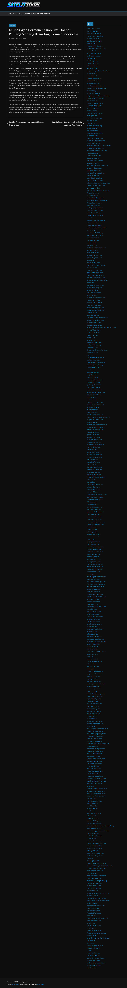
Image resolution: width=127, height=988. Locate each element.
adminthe (23, 38)
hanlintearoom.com (93, 911)
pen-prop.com (91, 726)
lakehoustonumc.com (94, 711)
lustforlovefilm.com (93, 462)
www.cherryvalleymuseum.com (97, 165)
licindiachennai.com (93, 38)
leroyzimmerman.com (94, 921)
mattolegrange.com (93, 544)
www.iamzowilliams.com (95, 828)
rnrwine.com (91, 928)
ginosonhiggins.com (93, 559)
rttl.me (89, 950)
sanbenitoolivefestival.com (96, 392)
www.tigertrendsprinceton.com (97, 729)
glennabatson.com (93, 435)
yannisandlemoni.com (94, 255)
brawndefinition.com (94, 442)
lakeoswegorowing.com (94, 930)
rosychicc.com (91, 375)
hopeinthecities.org (93, 382)
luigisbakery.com (92, 803)
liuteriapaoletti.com (93, 579)
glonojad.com (91, 482)
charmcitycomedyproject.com (97, 494)
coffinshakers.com (93, 504)
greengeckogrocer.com (94, 303)
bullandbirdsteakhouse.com (96, 778)
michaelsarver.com (93, 300)
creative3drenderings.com (95, 694)
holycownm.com (92, 604)
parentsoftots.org (93, 691)
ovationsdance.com (93, 332)
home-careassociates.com (95, 357)
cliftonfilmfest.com (93, 218)
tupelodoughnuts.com (94, 270)
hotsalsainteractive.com (95, 46)
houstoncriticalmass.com (95, 415)
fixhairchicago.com (93, 646)
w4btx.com (90, 283)
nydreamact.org (92, 101)
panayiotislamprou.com (95, 138)
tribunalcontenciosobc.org (95, 427)
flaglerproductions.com (94, 440)
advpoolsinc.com (92, 634)
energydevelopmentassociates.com (98, 190)
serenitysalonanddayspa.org (96, 48)
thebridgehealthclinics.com (96, 684)
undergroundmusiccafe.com (96, 963)
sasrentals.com (92, 295)
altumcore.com (92, 664)
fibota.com (90, 858)
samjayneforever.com (94, 886)
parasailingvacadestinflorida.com (98, 901)
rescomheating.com (93, 953)
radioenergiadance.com (95, 133)
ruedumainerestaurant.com (96, 477)
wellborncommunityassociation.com (99, 146)
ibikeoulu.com (91, 502)
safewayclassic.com (93, 83)
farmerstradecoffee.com (95, 696)
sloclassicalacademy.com (95, 430)
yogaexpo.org (91, 355)
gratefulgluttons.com (94, 385)
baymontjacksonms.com (95, 569)
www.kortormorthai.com (95, 751)
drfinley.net (91, 923)
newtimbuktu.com (93, 63)
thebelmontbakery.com (94, 81)
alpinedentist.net (92, 131)
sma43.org (90, 786)
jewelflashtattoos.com (94, 106)
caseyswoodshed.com (94, 644)
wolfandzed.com (92, 808)
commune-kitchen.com (94, 457)
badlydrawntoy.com (93, 709)
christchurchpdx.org (94, 452)
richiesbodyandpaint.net (95, 36)
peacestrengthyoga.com (95, 741)
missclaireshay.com (93, 28)
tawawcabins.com (93, 238)
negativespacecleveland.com (96, 577)
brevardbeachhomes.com (95, 198)
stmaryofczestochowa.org (95, 507)
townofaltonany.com (94, 572)
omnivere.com (91, 58)
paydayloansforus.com (94, 78)
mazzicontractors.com (94, 841)
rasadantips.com (92, 61)
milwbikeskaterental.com (95, 567)
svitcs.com (90, 656)
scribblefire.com (92, 352)
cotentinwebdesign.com (95, 168)
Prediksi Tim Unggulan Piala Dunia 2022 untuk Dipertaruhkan (26, 123)
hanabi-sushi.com (93, 806)
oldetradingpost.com (94, 170)
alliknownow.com (92, 422)
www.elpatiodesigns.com (95, 853)
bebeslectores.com (93, 175)
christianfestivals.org (94, 549)
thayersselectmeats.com (95, 674)
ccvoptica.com (91, 798)
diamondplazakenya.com (95, 871)
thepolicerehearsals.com (95, 420)
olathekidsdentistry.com (95, 273)
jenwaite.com (91, 915)
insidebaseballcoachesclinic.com (98, 893)
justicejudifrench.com (94, 509)
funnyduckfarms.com (94, 913)
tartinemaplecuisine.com (95, 524)
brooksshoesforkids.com (95, 671)
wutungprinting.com (94, 562)
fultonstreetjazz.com (94, 156)
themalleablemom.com (94, 514)
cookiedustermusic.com (95, 594)
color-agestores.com (93, 367)
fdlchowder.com (92, 774)
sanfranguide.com (93, 407)
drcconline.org (92, 627)
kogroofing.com (92, 128)
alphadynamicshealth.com (96, 906)
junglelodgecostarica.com (95, 547)
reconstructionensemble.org (96, 597)
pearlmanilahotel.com (94, 118)
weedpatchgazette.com (94, 258)
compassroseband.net (94, 661)
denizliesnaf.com (92, 649)
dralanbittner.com (93, 253)
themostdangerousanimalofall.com (98, 417)
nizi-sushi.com (92, 529)
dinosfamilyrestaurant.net (95, 180)
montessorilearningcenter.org (97, 881)
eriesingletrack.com (93, 263)
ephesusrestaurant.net (94, 846)
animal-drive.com (93, 666)
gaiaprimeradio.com (93, 534)
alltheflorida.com (92, 891)
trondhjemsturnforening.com (96, 868)
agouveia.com (91, 935)
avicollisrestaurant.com (94, 624)
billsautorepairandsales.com (96, 876)
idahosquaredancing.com (95, 235)
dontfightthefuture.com (95, 210)
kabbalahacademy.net (94, 288)
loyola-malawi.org (93, 372)
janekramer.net (92, 527)
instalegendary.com (93, 93)
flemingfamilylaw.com (94, 925)
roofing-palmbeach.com (95, 208)
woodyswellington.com (94, 848)
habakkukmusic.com (94, 714)
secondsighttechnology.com (96, 298)
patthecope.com (92, 654)
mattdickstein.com (93, 706)
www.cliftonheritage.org (95, 783)
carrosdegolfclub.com (94, 188)
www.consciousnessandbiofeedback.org (100, 826)
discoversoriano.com (94, 400)
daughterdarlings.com (94, 41)
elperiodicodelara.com (94, 33)
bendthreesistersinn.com (95, 587)
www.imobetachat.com (94, 704)
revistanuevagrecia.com (95, 484)
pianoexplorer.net (93, 833)
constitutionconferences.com (96, 651)
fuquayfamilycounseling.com (96, 933)
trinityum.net (91, 838)
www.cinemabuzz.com (94, 813)
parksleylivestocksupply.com (96, 362)
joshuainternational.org (95, 721)
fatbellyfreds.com (93, 851)
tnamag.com (91, 669)
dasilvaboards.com (93, 432)
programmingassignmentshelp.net (98, 71)
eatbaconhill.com (92, 68)
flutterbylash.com (93, 908)
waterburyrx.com (92, 631)
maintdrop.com (92, 121)
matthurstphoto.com (94, 888)
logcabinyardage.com (94, 699)
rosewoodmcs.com (93, 818)
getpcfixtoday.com (93, 108)
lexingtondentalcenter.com (96, 310)
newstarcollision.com (94, 293)
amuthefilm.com (92, 460)
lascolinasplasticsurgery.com (96, 781)
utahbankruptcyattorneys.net (96, 228)
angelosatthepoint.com (94, 636)
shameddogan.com (93, 689)
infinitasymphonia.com (94, 467)
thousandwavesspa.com (95, 617)
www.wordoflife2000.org (95, 233)
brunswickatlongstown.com (96, 522)
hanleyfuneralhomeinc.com (96, 275)
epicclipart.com (92, 116)
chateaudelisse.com (93, 143)
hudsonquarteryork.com (95, 856)
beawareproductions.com (95, 497)
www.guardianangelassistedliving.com (100, 866)
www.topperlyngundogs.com (96, 734)
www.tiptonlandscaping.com (96, 793)
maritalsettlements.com (95, 564)
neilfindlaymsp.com (93, 621)
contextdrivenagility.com (95, 499)
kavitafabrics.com (93, 599)
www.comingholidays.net (95, 405)
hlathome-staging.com (94, 305)
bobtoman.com (92, 123)
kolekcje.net (91, 337)
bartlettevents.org (93, 158)
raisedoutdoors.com (93, 223)
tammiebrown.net (93, 537)
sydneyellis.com (92, 313)
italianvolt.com (92, 245)
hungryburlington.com (94, 519)
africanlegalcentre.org (94, 470)
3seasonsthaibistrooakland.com (97, 350)
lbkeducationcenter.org (94, 342)
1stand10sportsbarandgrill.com (97, 280)
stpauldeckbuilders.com (95, 761)
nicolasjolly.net (92, 464)
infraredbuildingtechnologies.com (98, 183)
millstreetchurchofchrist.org (96, 898)
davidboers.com (92, 701)
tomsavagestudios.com (94, 325)
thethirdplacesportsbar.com (96, 843)
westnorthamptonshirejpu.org (97, 151)
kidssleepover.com (93, 73)
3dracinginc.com (92, 412)
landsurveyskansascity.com (96, 759)
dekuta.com (91, 811)
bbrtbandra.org (92, 111)
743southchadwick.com (94, 203)
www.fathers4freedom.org (95, 731)
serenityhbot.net (92, 719)
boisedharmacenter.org (95, 365)
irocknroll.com (91, 230)
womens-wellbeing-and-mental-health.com (101, 327)
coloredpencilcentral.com (95, 215)
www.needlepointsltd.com (95, 776)
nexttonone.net (92, 716)
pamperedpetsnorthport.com (96, 265)
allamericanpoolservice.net (96, 320)
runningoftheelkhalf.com (95, 736)
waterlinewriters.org (94, 686)
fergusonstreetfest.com (94, 883)
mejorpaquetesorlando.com (96, 278)
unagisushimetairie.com (95, 103)
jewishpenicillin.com (94, 322)
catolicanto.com (92, 340)
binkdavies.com (92, 450)
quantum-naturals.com (94, 878)
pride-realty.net (92, 903)
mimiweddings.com (93, 955)
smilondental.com (93, 290)
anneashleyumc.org (93, 756)
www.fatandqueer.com (94, 754)
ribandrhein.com (92, 335)
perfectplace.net (92, 347)
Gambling (12, 25)
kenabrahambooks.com (94, 455)
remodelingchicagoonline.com (97, 788)
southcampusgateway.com (96, 141)
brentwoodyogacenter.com (96, 791)
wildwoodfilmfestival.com (95, 148)
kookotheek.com (92, 136)
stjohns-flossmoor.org (94, 589)
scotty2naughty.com (93, 489)
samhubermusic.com (94, 965)
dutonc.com (91, 539)
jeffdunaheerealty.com (94, 739)
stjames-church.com (94, 487)
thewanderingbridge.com (95, 512)
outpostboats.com (93, 377)
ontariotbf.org (91, 91)
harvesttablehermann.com (96, 185)
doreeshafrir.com (93, 492)
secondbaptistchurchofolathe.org (98, 938)
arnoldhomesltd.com (94, 213)
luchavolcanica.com (93, 602)
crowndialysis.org (93, 315)
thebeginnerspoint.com (95, 402)
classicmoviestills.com (94, 395)
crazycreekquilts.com (94, 447)
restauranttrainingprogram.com (97, 317)
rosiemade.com (92, 268)
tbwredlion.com (92, 873)
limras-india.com (92, 31)
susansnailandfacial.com (95, 724)
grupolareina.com (93, 163)
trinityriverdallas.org (94, 345)
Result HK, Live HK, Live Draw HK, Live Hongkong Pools (29, 14)
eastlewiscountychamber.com (97, 425)
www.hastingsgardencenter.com (98, 831)
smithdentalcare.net (94, 960)
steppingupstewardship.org (96, 796)
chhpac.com (91, 943)
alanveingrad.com (93, 557)
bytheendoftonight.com (95, 380)
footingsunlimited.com (94, 764)
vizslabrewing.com (93, 250)
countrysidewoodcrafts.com (96, 86)
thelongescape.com (93, 542)
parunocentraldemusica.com (96, 863)
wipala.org (90, 370)
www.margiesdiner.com (95, 771)
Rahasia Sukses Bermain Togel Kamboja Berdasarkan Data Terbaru (67, 123)
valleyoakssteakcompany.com (96, 641)
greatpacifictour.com (94, 611)
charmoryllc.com (92, 410)
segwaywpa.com (92, 679)
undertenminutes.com (94, 56)
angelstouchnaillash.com (95, 285)
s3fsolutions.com (92, 195)
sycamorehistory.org (94, 821)
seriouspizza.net (92, 659)
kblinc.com (90, 260)
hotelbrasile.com (92, 153)
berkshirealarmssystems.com (96, 248)
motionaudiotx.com (93, 948)
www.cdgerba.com (93, 861)
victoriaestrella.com (93, 614)
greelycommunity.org (94, 474)
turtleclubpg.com (92, 609)
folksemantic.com (93, 240)
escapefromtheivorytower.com (97, 200)
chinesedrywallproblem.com (96, 584)
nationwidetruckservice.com (96, 607)
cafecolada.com (92, 397)
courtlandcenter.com (94, 619)
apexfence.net (91, 968)
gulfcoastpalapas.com (94, 681)
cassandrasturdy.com (94, 390)
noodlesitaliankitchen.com (95, 98)
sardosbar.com (92, 243)
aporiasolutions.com (94, 676)
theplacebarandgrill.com (95, 629)
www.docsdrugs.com (94, 768)
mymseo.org (91, 940)
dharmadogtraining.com (95, 945)
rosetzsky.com (91, 479)
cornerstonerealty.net (94, 823)
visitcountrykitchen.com (95, 552)
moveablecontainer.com (95, 161)
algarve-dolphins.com (94, 554)
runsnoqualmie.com (93, 766)
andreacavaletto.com (94, 360)
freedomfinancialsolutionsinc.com (98, 744)
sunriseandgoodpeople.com (96, 582)
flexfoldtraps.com (93, 746)
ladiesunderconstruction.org (96, 173)
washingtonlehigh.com (94, 801)
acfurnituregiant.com (94, 53)
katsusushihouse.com (94, 472)
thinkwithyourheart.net (94, 225)
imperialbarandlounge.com (96, 220)
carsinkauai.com (92, 896)
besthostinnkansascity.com (96, 958)
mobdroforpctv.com (93, 387)
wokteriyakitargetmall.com (95, 308)
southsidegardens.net (94, 836)
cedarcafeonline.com (94, 51)
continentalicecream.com (95, 445)
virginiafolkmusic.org (94, 330)
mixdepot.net (91, 816)
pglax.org (90, 574)
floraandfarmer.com (93, 193)
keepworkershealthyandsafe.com (98, 96)
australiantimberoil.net (94, 178)
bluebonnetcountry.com (95, 113)
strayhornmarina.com (94, 437)
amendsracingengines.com (96, 749)
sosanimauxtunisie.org (94, 126)
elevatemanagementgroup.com (97, 918)
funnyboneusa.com (93, 592)
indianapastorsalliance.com (96, 639)
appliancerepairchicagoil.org (96, 88)
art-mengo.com (92, 532)
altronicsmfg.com (93, 66)
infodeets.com (91, 43)
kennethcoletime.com (94, 517)
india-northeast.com (94, 205)
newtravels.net (92, 76)
